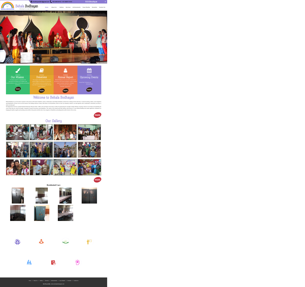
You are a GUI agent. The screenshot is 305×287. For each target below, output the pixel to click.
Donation (69, 280)
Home (30, 280)
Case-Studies (62, 280)
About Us (35, 280)
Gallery (41, 280)
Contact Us (76, 280)
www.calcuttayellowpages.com (57, 284)
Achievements (54, 280)
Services (47, 280)
